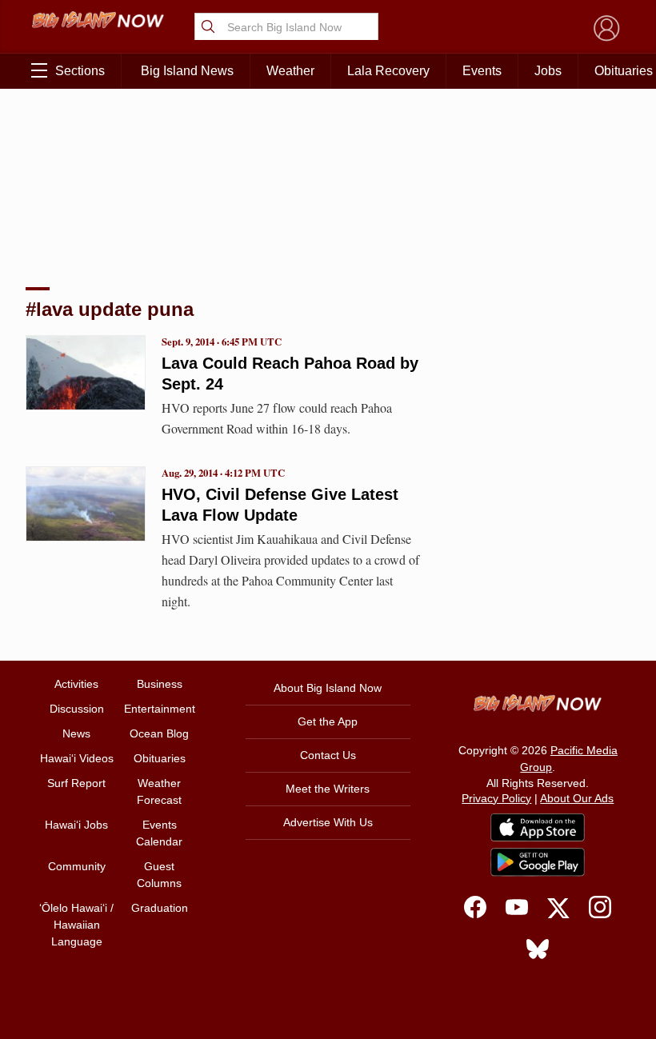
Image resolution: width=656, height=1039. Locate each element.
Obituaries (160, 758)
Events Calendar (159, 833)
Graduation (159, 907)
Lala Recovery (388, 71)
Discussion (77, 708)
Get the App (328, 721)
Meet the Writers (328, 788)
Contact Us (328, 755)
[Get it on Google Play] (537, 862)
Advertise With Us (328, 822)
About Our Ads (577, 798)
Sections (80, 71)
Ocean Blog (159, 733)
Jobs (548, 71)
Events (482, 71)
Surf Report (76, 783)
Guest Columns (159, 874)
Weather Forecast (159, 791)
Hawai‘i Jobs (76, 824)
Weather (290, 71)
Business (159, 683)
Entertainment (159, 708)
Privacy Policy (496, 798)
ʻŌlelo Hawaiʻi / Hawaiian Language (76, 924)
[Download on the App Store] (537, 827)
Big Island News (187, 71)
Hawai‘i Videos (77, 758)
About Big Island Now (328, 687)
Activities (76, 683)
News (76, 733)
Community (77, 866)
